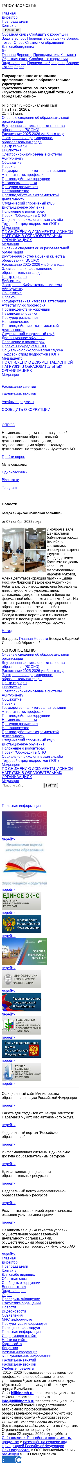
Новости (41, 638)
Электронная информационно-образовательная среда (27, 140)
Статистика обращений (44, 42)
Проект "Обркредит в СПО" (24, 215)
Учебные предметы (18, 402)
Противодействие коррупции (26, 179)
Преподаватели (46, 55)
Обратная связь (15, 34)
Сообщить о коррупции (48, 34)
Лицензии (10, 1348)
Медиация (10, 244)
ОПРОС (8, 425)
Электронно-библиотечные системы (32, 154)
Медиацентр (12, 228)
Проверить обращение (46, 38)
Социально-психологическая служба (32, 220)
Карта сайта (12, 1344)
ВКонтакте (10, 480)
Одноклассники (14, 472)
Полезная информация (21, 806)
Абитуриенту (12, 158)
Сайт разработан (16, 1450)
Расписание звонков (19, 394)
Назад (7, 631)
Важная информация (19, 1352)
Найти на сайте (14, 1340)
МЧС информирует (18, 1319)
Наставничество (15, 191)
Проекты (9, 166)
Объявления (12, 1315)
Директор (24, 55)
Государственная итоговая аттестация (34, 171)
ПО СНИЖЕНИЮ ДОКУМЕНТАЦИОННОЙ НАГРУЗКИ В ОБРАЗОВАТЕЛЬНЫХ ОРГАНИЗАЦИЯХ (37, 236)
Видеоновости (14, 1311)
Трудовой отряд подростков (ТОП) (30, 224)
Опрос (19, 42)
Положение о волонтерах (23, 211)
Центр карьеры (14, 146)
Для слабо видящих (18, 1274)
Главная (9, 55)
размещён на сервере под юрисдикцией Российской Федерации (34, 1444)
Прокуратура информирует (24, 1323)
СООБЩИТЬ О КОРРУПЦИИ (26, 410)
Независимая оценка (19, 183)
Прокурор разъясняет (20, 187)
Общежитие (12, 162)
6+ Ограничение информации (26, 1356)
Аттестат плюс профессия (23, 175)
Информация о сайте (19, 1336)
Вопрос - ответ (14, 1287)
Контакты (68, 55)
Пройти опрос (13, 457)
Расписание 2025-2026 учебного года (33, 134)
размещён (10, 1454)
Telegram (9, 487)
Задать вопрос (14, 38)
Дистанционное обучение (23, 207)
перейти (9, 839)
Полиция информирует (21, 1328)
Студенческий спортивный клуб (28, 203)
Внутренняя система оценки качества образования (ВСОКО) (33, 128)
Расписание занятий (19, 386)
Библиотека (11, 150)
